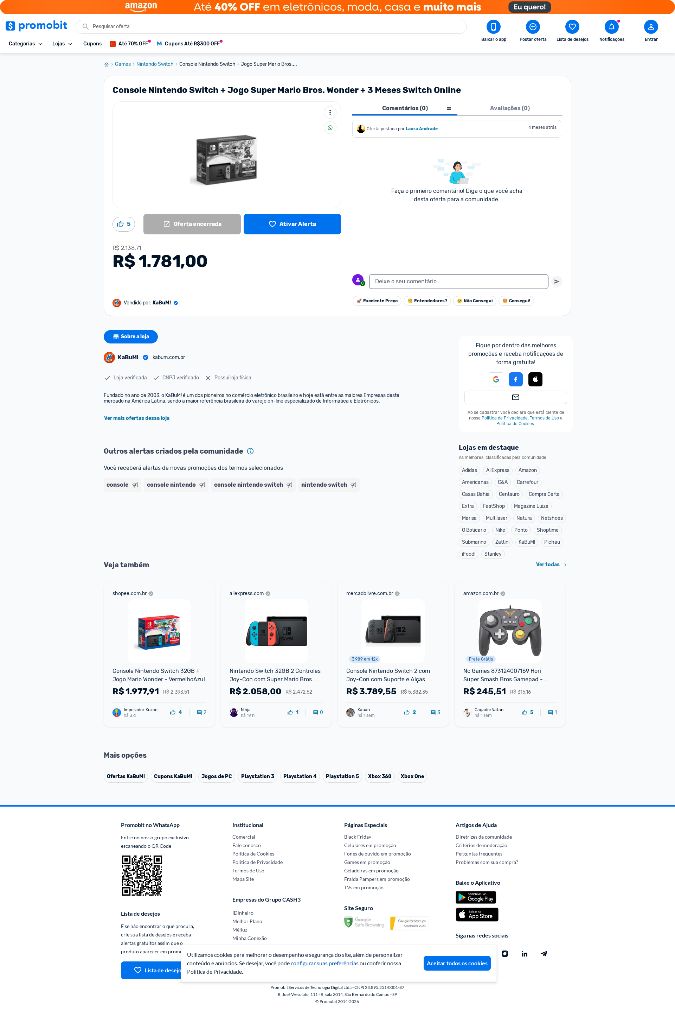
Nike (500, 530)
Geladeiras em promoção (371, 870)
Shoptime (548, 530)
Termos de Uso (544, 418)
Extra (468, 506)
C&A (503, 482)
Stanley (493, 554)
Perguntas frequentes (479, 854)
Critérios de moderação (481, 845)
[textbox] (458, 281)
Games (123, 64)
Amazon (528, 470)
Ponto (521, 530)
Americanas (475, 482)
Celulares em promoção (370, 845)
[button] (492, 379)
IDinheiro (242, 913)
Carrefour (527, 482)
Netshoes (552, 518)
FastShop (494, 506)
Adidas (469, 470)
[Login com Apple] (535, 379)
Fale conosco (246, 845)
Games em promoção (367, 862)
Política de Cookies (515, 423)
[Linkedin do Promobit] (524, 954)
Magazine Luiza (531, 506)
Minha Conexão (249, 938)
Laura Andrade (422, 128)
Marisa (469, 518)
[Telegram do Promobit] (544, 954)
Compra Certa (544, 494)
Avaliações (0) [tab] (510, 108)
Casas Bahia (476, 494)
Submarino (474, 542)
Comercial (243, 837)
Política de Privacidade (505, 418)
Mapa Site (243, 879)
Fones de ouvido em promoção (377, 854)
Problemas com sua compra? (487, 862)
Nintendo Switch (155, 64)
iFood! (468, 554)
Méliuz (239, 930)
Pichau (552, 542)
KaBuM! (527, 542)
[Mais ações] (330, 112)
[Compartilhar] (330, 127)
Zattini (502, 542)
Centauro (509, 494)
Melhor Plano (247, 921)
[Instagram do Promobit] (505, 954)
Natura (524, 518)
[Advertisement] (239, 522)
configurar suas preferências (325, 963)
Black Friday (357, 837)
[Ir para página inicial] (109, 64)
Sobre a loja (135, 337)
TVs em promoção (364, 887)
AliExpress (497, 470)
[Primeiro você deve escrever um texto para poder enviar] (556, 281)
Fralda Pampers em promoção (377, 879)
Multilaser (496, 518)
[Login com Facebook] (516, 379)
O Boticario (474, 530)
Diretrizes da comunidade (484, 837)
